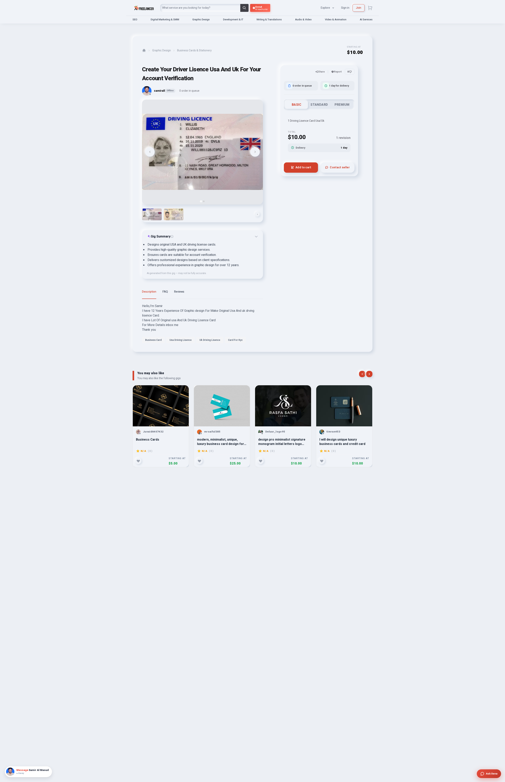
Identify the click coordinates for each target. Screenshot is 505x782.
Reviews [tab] (179, 292)
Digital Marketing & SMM (165, 19)
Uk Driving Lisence (209, 340)
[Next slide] (255, 152)
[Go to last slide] (150, 152)
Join (358, 8)
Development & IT (233, 19)
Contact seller (340, 167)
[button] (152, 214)
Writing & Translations (269, 19)
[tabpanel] (202, 324)
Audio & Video (303, 19)
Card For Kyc (235, 340)
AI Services (366, 19)
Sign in (345, 8)
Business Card (153, 340)
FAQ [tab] (165, 292)
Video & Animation (335, 19)
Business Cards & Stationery (194, 51)
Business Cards (147, 439)
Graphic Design (201, 19)
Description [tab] (149, 292)
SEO (135, 19)
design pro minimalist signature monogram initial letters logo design (281, 441)
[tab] (201, 201)
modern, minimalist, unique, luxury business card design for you (220, 441)
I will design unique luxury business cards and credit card (342, 441)
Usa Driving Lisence (180, 340)
